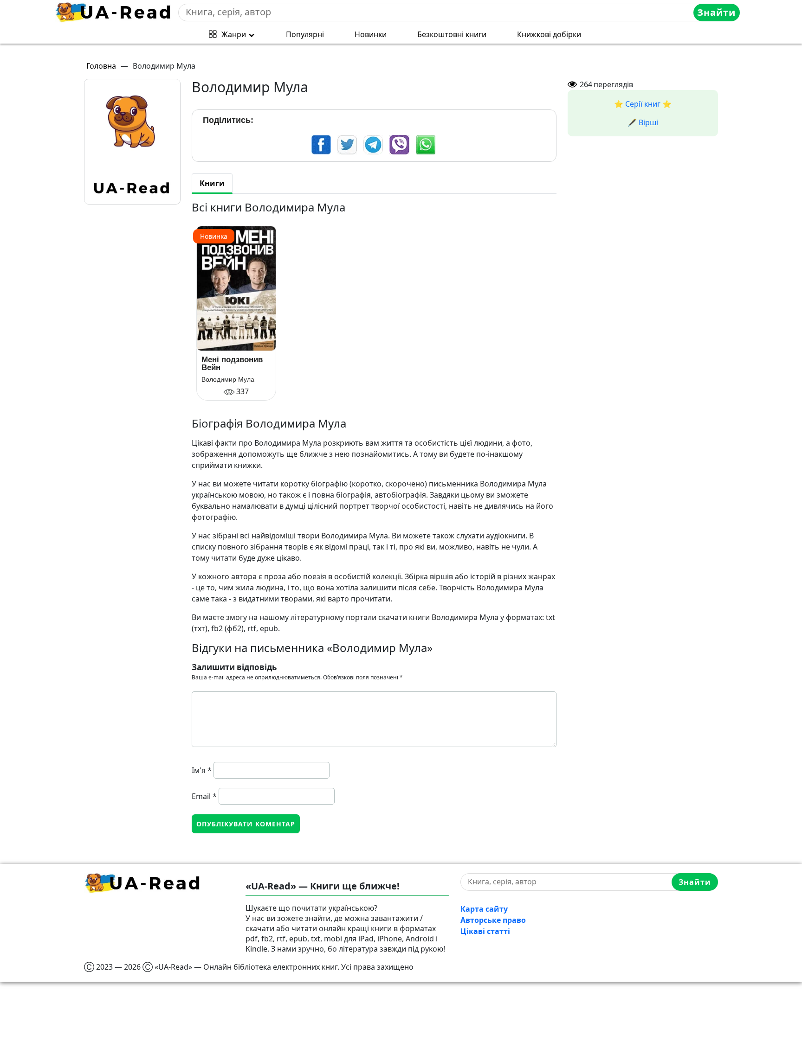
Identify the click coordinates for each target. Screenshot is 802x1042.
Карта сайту (484, 909)
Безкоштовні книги (451, 34)
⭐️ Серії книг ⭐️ (643, 104)
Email (204, 796)
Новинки (371, 34)
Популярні (305, 34)
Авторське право (493, 920)
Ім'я (202, 770)
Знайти (716, 12)
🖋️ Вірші (642, 122)
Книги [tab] (212, 183)
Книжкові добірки (549, 34)
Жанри (233, 34)
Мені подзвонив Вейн (232, 363)
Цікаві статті (485, 931)
